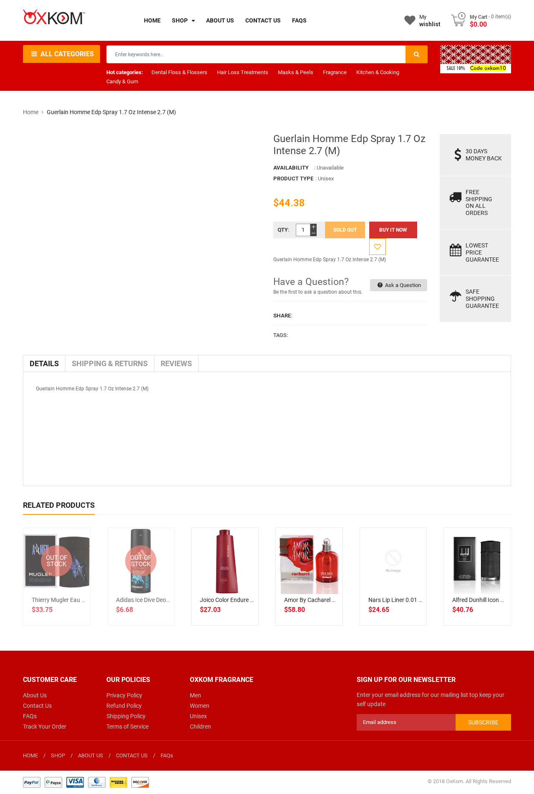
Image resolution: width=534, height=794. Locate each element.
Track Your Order (44, 726)
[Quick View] (243, 588)
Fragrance (335, 72)
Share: (282, 315)
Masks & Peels (295, 72)
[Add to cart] (225, 588)
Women (199, 705)
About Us (35, 695)
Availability (291, 168)
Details (44, 363)
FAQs (30, 716)
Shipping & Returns (110, 363)
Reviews (176, 363)
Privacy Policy (124, 695)
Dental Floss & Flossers (179, 72)
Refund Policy (124, 705)
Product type (293, 178)
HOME (30, 755)
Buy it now (393, 230)
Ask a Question (402, 285)
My (430, 20)
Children (200, 726)
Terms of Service (127, 726)
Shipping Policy (126, 716)
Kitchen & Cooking (377, 72)
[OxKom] (86, 782)
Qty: (283, 230)
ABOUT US (90, 755)
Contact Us (37, 705)
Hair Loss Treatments (242, 72)
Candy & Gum (122, 81)
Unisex (198, 716)
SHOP (58, 755)
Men (195, 695)
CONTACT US (132, 755)
